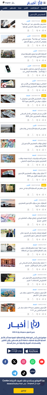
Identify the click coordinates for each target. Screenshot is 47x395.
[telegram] (15, 373)
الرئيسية (43, 8)
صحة (19, 8)
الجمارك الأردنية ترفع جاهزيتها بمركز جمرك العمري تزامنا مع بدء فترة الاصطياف (33, 56)
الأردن (26, 8)
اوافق (23, 390)
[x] (14, 362)
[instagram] (23, 362)
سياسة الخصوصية (13, 383)
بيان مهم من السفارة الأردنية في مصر (32, 188)
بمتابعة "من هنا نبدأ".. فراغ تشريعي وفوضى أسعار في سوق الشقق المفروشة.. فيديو (34, 41)
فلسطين (13, 8)
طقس (5, 8)
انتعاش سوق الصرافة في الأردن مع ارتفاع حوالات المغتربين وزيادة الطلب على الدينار (33, 86)
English (8, 3)
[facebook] (5, 362)
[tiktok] (24, 373)
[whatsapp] (32, 362)
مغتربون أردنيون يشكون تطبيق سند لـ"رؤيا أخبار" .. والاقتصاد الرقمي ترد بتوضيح (33, 71)
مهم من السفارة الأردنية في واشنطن (33, 128)
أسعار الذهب (34, 8)
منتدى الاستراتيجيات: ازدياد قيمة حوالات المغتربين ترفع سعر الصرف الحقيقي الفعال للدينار (32, 161)
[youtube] (42, 362)
